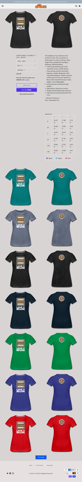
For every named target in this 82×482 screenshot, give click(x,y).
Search (30, 465)
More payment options (27, 94)
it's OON (37, 473)
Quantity (20, 70)
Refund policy (50, 465)
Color (19, 61)
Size (18, 65)
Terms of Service (39, 465)
